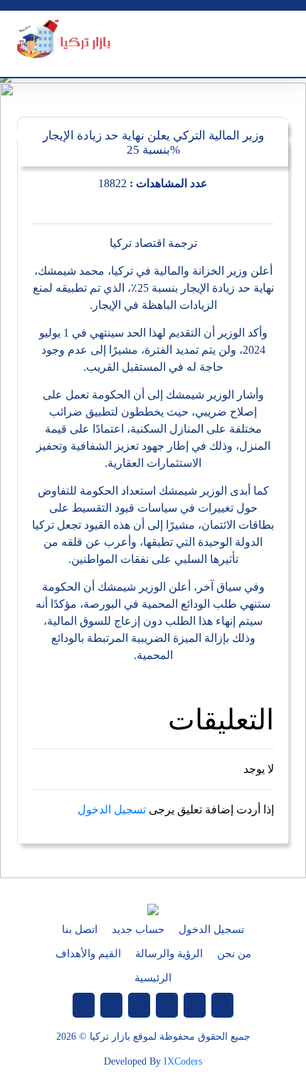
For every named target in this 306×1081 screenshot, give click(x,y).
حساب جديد (138, 929)
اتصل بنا (79, 929)
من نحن (234, 953)
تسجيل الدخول (112, 809)
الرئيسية (153, 978)
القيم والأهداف (88, 953)
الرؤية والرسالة (169, 953)
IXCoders (183, 1061)
